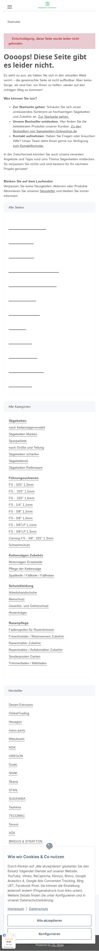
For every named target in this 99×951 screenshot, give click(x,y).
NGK (12, 747)
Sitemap (20, 339)
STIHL (13, 790)
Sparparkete (18, 441)
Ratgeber (21, 239)
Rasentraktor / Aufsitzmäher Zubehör (36, 650)
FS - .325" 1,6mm (22, 498)
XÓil (12, 833)
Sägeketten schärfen (24, 454)
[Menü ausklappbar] (9, 5)
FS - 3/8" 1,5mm (21, 511)
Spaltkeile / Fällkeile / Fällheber (31, 575)
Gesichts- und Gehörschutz (29, 606)
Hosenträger (18, 612)
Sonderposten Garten (24, 656)
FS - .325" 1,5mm (22, 491)
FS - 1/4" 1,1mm (21, 505)
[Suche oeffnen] (21, 5)
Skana (13, 781)
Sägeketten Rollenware (26, 467)
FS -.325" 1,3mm (21, 484)
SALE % (20, 382)
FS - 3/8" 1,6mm (21, 518)
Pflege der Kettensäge (25, 569)
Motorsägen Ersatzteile (25, 562)
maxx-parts (17, 730)
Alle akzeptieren (49, 920)
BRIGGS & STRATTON (25, 841)
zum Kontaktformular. (28, 146)
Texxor (13, 824)
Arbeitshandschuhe (23, 592)
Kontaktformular (27, 224)
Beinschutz (17, 599)
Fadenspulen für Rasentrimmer (31, 629)
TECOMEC (17, 816)
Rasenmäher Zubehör (25, 643)
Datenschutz (38, 909)
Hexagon (15, 722)
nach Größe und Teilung (26, 447)
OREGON (16, 756)
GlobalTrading (19, 713)
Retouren (21, 253)
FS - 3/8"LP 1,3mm (23, 531)
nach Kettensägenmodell (27, 427)
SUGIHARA (17, 798)
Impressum (16, 909)
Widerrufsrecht (26, 367)
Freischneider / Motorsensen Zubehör (36, 636)
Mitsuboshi (16, 739)
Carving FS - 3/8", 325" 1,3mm (31, 538)
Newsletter (47, 191)
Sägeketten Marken (23, 434)
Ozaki (13, 764)
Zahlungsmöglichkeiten (33, 267)
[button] (81, 4)
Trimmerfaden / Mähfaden (28, 663)
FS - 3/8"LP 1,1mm (23, 525)
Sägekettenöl (18, 461)
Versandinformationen (32, 282)
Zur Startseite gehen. (53, 116)
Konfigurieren (49, 934)
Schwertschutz (19, 545)
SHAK (13, 773)
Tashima (15, 807)
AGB (17, 324)
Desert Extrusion (21, 704)
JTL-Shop (57, 945)
